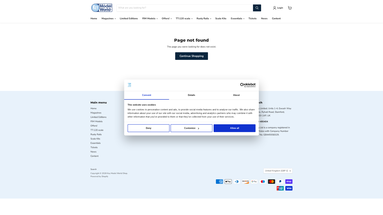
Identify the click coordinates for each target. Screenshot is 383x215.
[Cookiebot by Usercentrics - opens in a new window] (242, 85)
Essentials (237, 18)
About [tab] (236, 95)
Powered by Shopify (99, 176)
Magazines (108, 18)
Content (276, 18)
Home (94, 18)
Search (93, 169)
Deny (148, 128)
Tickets (253, 18)
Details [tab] (191, 95)
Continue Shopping (192, 56)
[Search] (257, 7)
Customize (189, 128)
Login (280, 7)
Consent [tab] (146, 95)
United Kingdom (276, 170)
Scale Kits (220, 18)
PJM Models (149, 18)
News (264, 18)
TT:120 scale (183, 18)
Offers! (166, 18)
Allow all (234, 128)
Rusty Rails (203, 18)
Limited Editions (129, 18)
